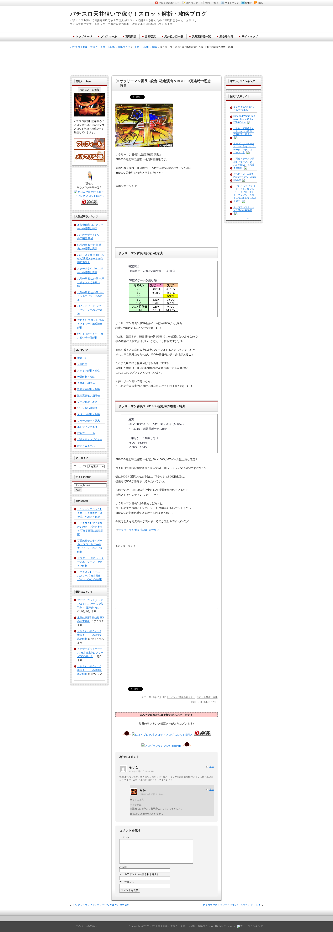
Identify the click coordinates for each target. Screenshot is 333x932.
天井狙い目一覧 (173, 36)
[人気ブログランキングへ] (202, 734)
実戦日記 (82, 358)
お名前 (123, 866)
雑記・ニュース (86, 445)
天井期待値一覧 (201, 36)
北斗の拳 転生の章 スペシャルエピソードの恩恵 (90, 296)
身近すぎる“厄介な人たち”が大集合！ (244, 108)
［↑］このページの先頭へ (83, 926)
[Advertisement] (166, 61)
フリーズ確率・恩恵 (88, 420)
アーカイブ (80, 466)
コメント (124, 837)
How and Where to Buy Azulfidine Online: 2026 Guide (244, 119)
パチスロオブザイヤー (89, 439)
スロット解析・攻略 (207, 697)
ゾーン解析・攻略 (87, 401)
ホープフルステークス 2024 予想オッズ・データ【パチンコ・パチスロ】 (244, 148)
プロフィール (109, 36)
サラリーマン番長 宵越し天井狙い (138, 529)
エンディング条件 (87, 426)
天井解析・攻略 (86, 376)
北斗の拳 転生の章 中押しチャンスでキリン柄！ (90, 282)
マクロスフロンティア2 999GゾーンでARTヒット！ (232, 905)
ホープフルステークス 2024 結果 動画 (243, 209)
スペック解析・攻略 (88, 414)
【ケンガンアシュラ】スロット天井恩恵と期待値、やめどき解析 (89, 513)
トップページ (84, 36)
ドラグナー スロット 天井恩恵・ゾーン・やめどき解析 (90, 562)
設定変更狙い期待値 (88, 395)
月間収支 (82, 364)
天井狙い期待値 (86, 383)
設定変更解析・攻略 (88, 389)
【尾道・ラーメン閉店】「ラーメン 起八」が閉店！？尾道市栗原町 (243, 163)
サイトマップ (250, 36)
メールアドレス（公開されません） (139, 874)
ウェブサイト (126, 882)
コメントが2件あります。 (181, 697)
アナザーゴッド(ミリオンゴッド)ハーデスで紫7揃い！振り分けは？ (90, 604)
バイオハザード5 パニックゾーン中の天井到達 (89, 310)
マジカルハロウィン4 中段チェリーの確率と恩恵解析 (89, 635)
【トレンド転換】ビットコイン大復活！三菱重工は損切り (243, 131)
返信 (211, 766)
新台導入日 (226, 36)
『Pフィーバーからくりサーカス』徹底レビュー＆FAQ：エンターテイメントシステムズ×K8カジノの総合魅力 (244, 193)
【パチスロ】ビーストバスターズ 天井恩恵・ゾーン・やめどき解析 (90, 575)
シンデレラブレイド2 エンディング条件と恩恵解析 (101, 905)
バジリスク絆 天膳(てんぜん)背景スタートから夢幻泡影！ (90, 258)
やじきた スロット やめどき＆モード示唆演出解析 (90, 324)
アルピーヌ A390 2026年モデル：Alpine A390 (244, 177)
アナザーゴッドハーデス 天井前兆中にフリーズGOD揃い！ (90, 652)
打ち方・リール (86, 433)
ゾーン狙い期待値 (87, 408)
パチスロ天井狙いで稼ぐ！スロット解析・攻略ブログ (100, 47)
